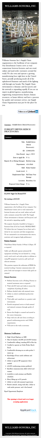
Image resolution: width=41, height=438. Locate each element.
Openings (7, 125)
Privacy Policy (16, 437)
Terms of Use (25, 437)
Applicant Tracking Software (29, 435)
